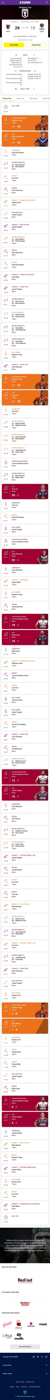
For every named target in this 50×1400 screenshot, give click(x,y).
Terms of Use (20, 1382)
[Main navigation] (3, 2)
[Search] (47, 2)
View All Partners (25, 1346)
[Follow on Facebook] (38, 1357)
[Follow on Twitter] (42, 1357)
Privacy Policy (30, 1382)
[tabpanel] (25, 664)
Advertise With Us (34, 1387)
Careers (12, 1387)
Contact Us (24, 1387)
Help (17, 1387)
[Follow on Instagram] (46, 1357)
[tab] (7, 98)
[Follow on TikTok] (34, 1357)
